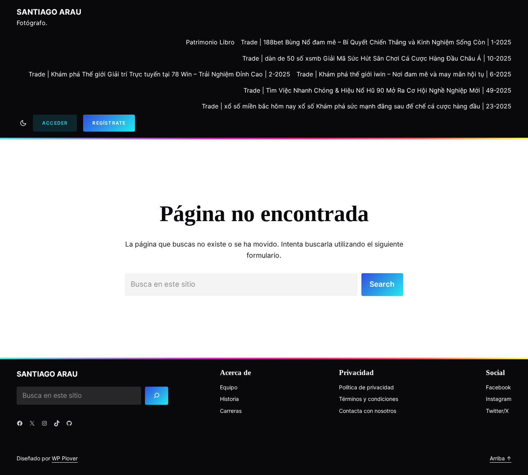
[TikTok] (57, 423)
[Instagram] (44, 423)
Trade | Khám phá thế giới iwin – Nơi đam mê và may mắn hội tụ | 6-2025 (403, 74)
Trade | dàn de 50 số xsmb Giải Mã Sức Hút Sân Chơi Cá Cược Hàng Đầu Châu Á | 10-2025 (376, 58)
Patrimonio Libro (210, 42)
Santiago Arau (49, 12)
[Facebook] (20, 423)
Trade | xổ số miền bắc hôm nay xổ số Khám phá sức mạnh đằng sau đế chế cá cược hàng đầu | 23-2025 (356, 106)
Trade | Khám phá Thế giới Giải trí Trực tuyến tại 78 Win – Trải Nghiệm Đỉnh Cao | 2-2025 (159, 74)
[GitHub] (69, 423)
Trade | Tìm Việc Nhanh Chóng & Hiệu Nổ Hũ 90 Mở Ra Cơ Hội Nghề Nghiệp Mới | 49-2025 (377, 90)
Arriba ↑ (500, 458)
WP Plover (65, 458)
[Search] (157, 396)
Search (382, 284)
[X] (32, 423)
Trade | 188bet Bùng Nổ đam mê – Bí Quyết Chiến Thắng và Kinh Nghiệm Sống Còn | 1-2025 (376, 42)
